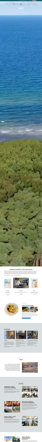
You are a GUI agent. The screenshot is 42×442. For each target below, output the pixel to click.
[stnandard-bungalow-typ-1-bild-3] (16, 406)
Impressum (22, 0)
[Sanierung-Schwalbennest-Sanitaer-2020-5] (34, 391)
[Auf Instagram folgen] (30, 0)
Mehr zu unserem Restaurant (26, 318)
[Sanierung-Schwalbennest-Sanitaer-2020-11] (34, 397)
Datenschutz (25, 0)
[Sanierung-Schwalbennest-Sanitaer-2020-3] (26, 391)
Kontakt (20, 0)
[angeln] (16, 441)
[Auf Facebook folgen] (29, 0)
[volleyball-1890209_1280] (8, 441)
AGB (27, 0)
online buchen (34, 0)
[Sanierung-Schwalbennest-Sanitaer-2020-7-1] (8, 412)
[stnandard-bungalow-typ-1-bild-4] (8, 406)
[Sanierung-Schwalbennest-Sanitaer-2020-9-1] (16, 412)
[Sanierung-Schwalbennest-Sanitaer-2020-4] (26, 397)
